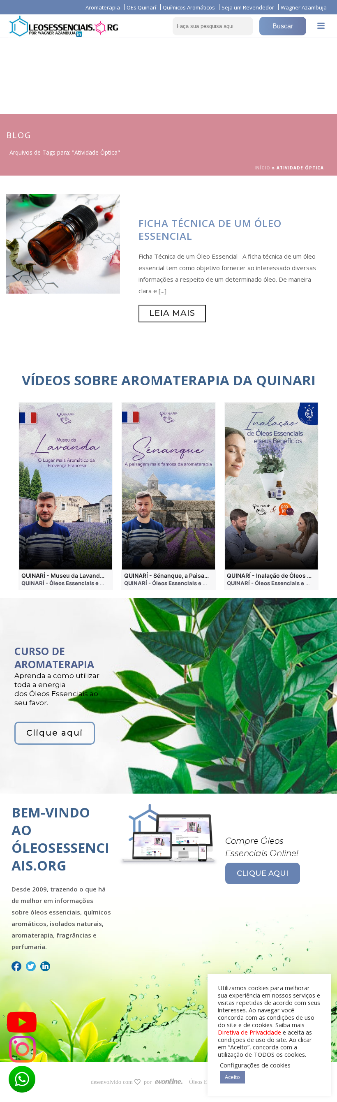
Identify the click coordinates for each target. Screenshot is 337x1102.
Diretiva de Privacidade (249, 1032)
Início (262, 168)
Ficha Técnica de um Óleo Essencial (210, 229)
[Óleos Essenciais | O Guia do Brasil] (63, 25)
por (149, 1082)
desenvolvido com (112, 1082)
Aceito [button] (232, 1077)
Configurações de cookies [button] (255, 1065)
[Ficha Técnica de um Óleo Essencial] (63, 243)
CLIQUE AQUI (263, 873)
